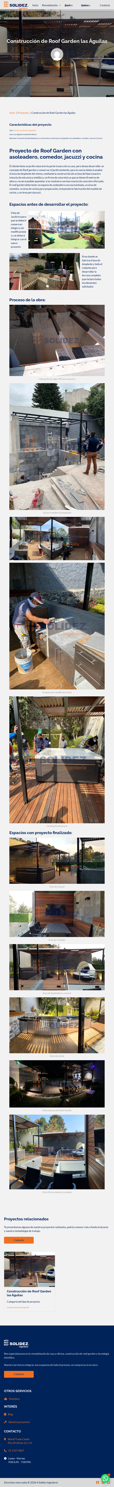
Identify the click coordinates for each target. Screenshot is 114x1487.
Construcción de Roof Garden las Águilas (29, 1293)
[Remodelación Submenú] (60, 5)
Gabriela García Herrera (57, 66)
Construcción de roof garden (25, 130)
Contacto (105, 5)
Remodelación (50, 5)
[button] (105, 1478)
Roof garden (69, 5)
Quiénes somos (85, 5)
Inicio (35, 5)
